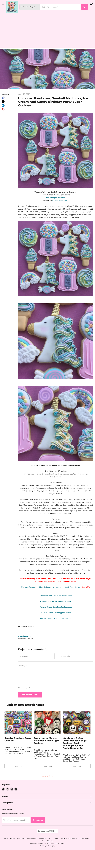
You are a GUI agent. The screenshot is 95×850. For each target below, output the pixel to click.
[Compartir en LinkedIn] (3, 105)
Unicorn (30, 626)
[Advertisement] (47, 31)
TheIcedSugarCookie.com (55, 198)
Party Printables (44, 838)
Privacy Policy (72, 838)
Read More (47, 766)
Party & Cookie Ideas (17, 838)
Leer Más (18, 766)
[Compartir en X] (3, 101)
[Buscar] (84, 7)
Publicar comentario (30, 694)
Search (62, 838)
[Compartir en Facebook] (3, 98)
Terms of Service (47, 841)
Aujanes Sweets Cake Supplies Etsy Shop (56, 595)
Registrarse (38, 820)
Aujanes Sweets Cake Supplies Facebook (56, 607)
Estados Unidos (46, 831)
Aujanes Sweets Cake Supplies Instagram (56, 618)
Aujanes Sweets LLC (60, 200)
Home (6, 838)
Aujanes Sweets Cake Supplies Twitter (56, 613)
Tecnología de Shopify (47, 846)
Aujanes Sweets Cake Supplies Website (55, 601)
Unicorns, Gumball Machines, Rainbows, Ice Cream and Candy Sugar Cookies (51, 587)
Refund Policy (84, 838)
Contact (55, 838)
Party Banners (31, 838)
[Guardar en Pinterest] (3, 109)
